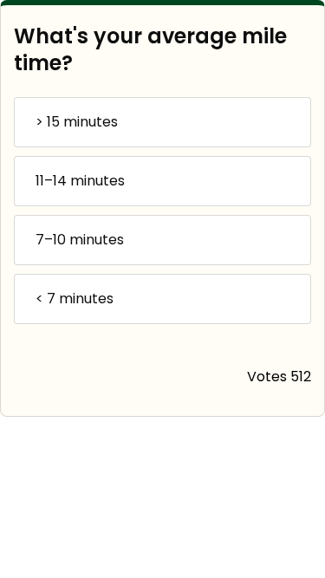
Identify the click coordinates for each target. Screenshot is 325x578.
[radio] (162, 122)
